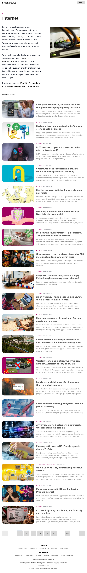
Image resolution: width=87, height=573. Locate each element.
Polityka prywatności (67, 555)
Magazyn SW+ (22, 548)
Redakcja (38, 555)
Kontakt (46, 555)
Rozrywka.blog (52, 548)
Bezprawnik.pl (64, 548)
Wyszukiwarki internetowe (26, 86)
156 (67, 533)
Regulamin (54, 555)
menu (81, 3)
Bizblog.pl (43, 548)
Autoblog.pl (33, 548)
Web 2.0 (24, 83)
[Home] (9, 3)
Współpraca (29, 555)
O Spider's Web (18, 555)
